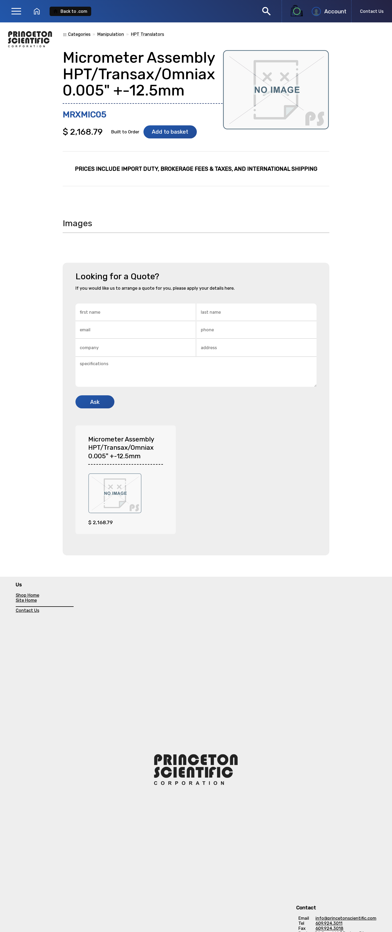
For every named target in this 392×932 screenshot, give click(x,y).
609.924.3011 (328, 923)
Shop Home (27, 595)
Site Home (26, 600)
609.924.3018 (329, 928)
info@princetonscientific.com (345, 918)
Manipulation (110, 34)
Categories (76, 34)
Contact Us (371, 11)
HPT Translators (147, 34)
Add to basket (170, 132)
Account (335, 11)
